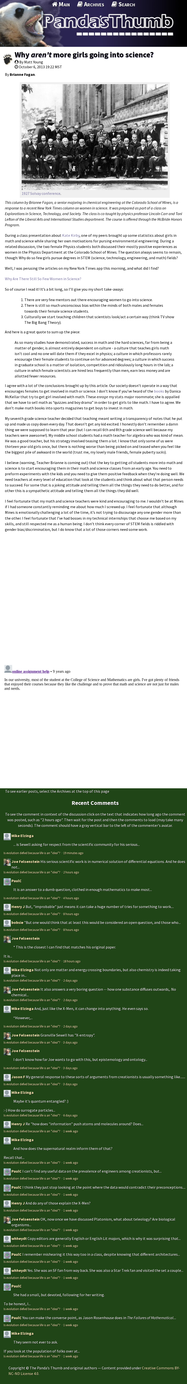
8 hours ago (71, 914)
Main (63, 4)
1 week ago (70, 1131)
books (159, 391)
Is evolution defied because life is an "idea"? (32, 853)
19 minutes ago (73, 853)
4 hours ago (71, 898)
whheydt (19, 1238)
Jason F (18, 1076)
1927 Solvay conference (41, 193)
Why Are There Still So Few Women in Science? (43, 278)
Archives (93, 4)
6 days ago (70, 1115)
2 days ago (70, 980)
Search (126, 4)
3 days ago (70, 1042)
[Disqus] (93, 596)
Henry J (18, 906)
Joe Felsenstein (25, 861)
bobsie (17, 922)
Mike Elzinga (22, 835)
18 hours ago (72, 961)
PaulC (16, 880)
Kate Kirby (70, 235)
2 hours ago (71, 872)
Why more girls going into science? (84, 54)
